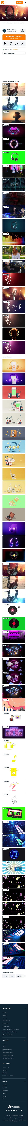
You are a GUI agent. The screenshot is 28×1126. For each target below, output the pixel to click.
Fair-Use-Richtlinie (20, 1122)
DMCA (4, 1048)
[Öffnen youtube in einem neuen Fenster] (21, 1111)
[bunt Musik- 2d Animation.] (13, 744)
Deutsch (4, 1094)
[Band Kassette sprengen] (13, 880)
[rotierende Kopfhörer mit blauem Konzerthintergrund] (13, 102)
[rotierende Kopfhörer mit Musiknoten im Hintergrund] (13, 88)
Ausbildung (5, 1023)
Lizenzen (4, 1045)
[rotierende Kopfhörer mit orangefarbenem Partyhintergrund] (13, 568)
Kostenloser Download (14, 37)
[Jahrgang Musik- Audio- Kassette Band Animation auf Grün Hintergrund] (13, 812)
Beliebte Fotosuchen (7, 1056)
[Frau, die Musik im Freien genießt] (13, 116)
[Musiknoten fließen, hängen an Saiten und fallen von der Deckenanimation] (13, 278)
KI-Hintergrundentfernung (9, 1033)
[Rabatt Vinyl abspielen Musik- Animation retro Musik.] (13, 609)
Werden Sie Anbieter (7, 1077)
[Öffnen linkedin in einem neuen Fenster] (11, 1111)
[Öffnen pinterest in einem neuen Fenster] (13, 1111)
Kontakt (4, 1071)
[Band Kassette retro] (13, 649)
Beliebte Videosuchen (8, 1059)
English (4, 1086)
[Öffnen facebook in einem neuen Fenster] (6, 1111)
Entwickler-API (6, 1025)
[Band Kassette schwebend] (13, 894)
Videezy (4, 1017)
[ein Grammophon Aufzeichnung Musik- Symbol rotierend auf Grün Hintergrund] (13, 622)
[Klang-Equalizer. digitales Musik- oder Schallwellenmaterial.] (13, 238)
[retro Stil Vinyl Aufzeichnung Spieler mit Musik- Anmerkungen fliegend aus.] (13, 514)
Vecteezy (4, 1014)
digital (5, 975)
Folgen (22, 31)
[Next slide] (21, 975)
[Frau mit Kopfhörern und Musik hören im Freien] (13, 251)
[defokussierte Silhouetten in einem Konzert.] (13, 170)
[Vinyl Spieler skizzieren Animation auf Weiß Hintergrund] (13, 799)
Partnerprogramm (7, 1051)
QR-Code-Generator (7, 1036)
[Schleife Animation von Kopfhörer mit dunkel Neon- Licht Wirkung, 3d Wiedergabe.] (13, 541)
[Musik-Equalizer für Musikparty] (13, 129)
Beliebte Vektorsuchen (8, 1053)
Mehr (3, 1100)
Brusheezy (5, 1011)
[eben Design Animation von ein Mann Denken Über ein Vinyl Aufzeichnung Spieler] (13, 717)
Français (4, 1097)
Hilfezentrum (5, 1068)
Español (4, 1089)
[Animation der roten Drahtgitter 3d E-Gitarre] (13, 197)
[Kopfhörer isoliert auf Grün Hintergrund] (13, 156)
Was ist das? (15, 49)
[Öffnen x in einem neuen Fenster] (18, 1111)
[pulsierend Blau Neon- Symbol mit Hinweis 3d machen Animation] (13, 853)
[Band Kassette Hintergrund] (13, 690)
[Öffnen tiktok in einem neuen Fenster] (16, 1111)
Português (5, 1092)
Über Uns (4, 1074)
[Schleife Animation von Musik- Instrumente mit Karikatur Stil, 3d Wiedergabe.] (13, 432)
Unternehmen (6, 1020)
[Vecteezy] (2, 2)
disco (12, 975)
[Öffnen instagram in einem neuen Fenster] (8, 1111)
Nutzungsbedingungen (13, 1121)
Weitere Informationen (9, 52)
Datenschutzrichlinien (9, 1122)
